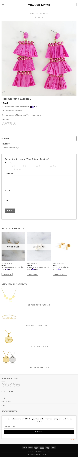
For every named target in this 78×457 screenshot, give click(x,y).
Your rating (9, 163)
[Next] (76, 256)
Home (32, 14)
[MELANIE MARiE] (39, 5)
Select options (59, 274)
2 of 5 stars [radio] (19, 166)
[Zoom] (4, 93)
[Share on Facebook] (3, 123)
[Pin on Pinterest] (14, 123)
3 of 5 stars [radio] (31, 166)
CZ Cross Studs (7, 263)
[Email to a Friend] (10, 123)
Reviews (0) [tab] (6, 138)
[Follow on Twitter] (10, 384)
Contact (4, 405)
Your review (9, 173)
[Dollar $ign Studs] (64, 246)
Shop (37, 14)
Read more (7, 274)
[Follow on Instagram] (7, 384)
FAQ (3, 398)
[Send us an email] (14, 384)
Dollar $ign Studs (58, 263)
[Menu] (3, 4)
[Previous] (1, 256)
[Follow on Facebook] (3, 384)
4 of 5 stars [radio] (45, 166)
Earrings (44, 14)
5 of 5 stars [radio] (9, 169)
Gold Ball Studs (32, 263)
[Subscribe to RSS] (18, 384)
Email (7, 200)
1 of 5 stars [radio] (8, 166)
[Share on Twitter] (7, 123)
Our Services (6, 402)
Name (7, 191)
